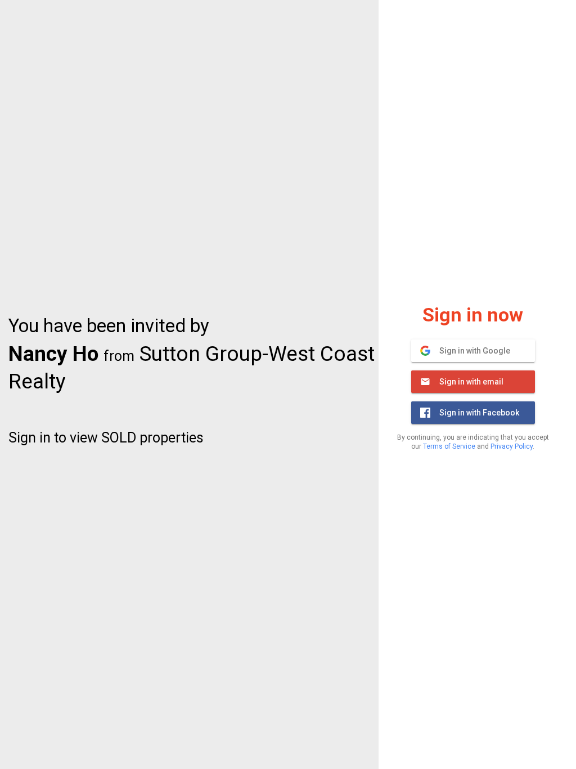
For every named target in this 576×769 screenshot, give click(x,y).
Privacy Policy (511, 446)
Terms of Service (449, 446)
